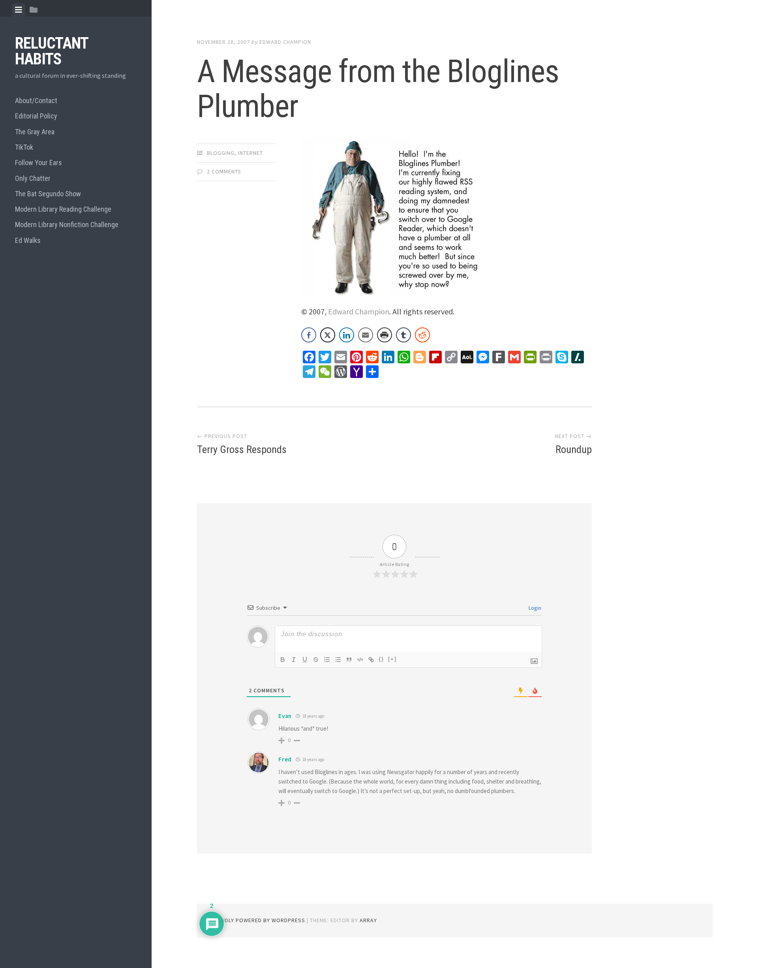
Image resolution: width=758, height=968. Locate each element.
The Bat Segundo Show (48, 194)
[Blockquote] (349, 659)
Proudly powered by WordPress (257, 920)
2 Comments (224, 171)
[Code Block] (360, 659)
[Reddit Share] (422, 334)
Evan (285, 716)
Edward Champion (285, 41)
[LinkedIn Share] (346, 334)
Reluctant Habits (51, 51)
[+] (392, 659)
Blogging (221, 152)
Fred (285, 759)
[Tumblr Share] (403, 334)
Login (534, 607)
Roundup (573, 449)
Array (368, 920)
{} (381, 659)
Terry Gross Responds (242, 449)
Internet (250, 152)
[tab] (18, 10)
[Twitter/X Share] (327, 334)
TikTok (24, 147)
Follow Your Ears (38, 162)
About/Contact (36, 100)
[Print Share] (384, 334)
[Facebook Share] (308, 334)
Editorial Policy (36, 116)
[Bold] (282, 659)
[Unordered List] (337, 659)
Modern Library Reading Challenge (63, 209)
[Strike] (315, 659)
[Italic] (293, 659)
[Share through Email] (365, 334)
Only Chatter (33, 178)
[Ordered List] (326, 659)
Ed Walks (28, 240)
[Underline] (304, 659)
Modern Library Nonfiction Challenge (66, 224)
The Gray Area (34, 132)
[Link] (371, 659)
